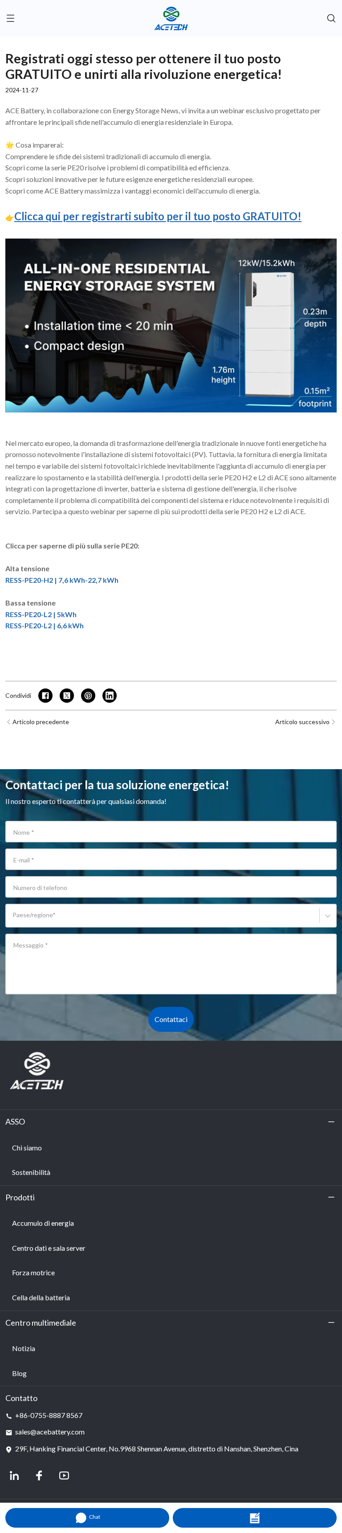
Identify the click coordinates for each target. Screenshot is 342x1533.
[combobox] (14, 919)
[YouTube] (64, 1475)
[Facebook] (39, 1475)
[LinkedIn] (14, 1475)
